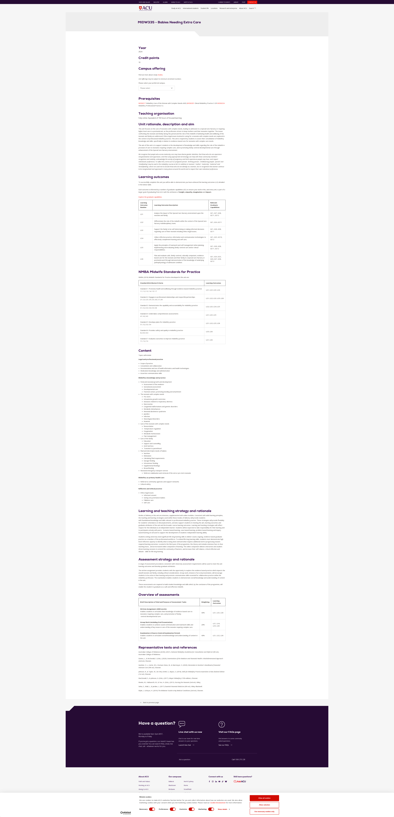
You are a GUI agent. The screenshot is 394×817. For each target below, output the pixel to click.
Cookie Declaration (218, 803)
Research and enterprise (228, 8)
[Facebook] (209, 781)
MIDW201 (191, 103)
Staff (243, 2)
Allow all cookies (264, 798)
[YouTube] (219, 781)
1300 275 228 (240, 759)
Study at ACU (176, 8)
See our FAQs (224, 745)
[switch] (173, 809)
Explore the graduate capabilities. (150, 197)
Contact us (252, 2)
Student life (205, 8)
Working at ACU (144, 785)
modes (160, 75)
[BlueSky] (226, 781)
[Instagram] (213, 781)
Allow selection (264, 805)
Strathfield (187, 789)
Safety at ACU (188, 2)
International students (191, 8)
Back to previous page (151, 702)
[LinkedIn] (216, 781)
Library (236, 2)
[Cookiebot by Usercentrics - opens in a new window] (126, 813)
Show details (222, 809)
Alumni (165, 2)
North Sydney (189, 781)
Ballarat (171, 781)
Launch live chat (185, 745)
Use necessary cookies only (264, 811)
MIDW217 (142, 103)
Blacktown (172, 785)
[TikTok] (222, 781)
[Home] (145, 8)
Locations (214, 8)
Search (251, 8)
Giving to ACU (175, 2)
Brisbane (172, 789)
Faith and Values (144, 2)
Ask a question (184, 759)
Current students (224, 2)
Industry (156, 2)
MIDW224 (221, 103)
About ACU (243, 8)
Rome (186, 785)
